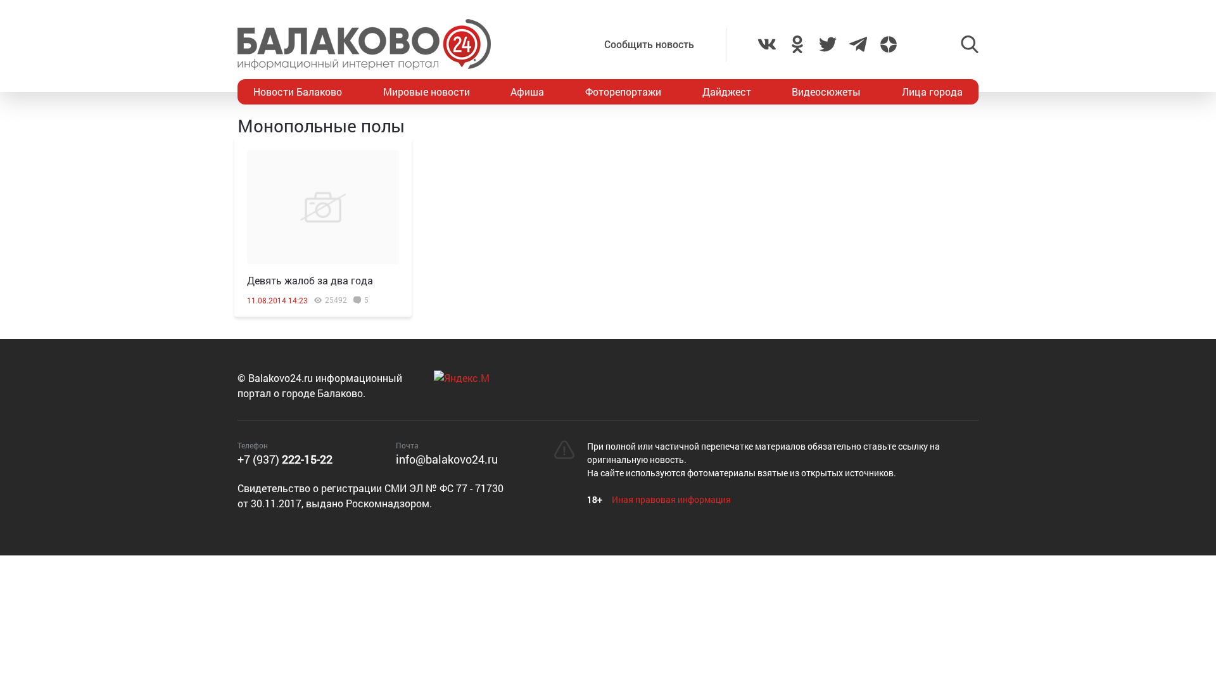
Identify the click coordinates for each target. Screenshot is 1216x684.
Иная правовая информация (671, 499)
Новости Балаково (297, 91)
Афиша (527, 91)
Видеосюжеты (826, 91)
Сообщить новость (649, 44)
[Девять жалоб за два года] (323, 207)
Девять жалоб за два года (310, 280)
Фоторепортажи (623, 91)
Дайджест (726, 91)
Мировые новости (426, 91)
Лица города (932, 91)
